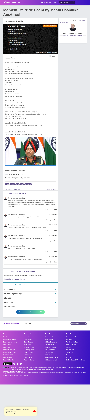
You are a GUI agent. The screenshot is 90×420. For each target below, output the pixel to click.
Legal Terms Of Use (47, 369)
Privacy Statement (42, 367)
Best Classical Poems (10, 342)
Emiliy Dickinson (50, 349)
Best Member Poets (9, 349)
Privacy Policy (37, 369)
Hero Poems (28, 357)
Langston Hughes (50, 347)
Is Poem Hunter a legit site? (75, 367)
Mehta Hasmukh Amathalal (16, 198)
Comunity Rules (27, 369)
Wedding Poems (29, 349)
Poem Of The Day (8, 360)
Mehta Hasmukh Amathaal (15, 171)
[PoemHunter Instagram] (21, 364)
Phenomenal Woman (72, 337)
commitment (28, 184)
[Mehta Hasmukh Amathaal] (73, 27)
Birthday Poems (29, 347)
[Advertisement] (26, 402)
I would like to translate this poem (15, 279)
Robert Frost (49, 337)
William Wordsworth (51, 360)
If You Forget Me (71, 344)
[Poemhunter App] (7, 363)
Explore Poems (8, 355)
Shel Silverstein (50, 352)
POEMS (24, 323)
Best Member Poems (9, 339)
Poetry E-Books (29, 360)
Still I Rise (69, 339)
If (66, 355)
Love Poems (28, 337)
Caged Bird (69, 352)
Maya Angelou (49, 339)
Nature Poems (28, 352)
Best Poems (7, 337)
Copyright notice (22, 367)
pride (17, 184)
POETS (31, 323)
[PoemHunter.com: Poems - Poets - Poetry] (11, 2)
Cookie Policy (32, 367)
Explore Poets (7, 357)
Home (43, 2)
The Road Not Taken (72, 342)
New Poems (7, 344)
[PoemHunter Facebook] (14, 364)
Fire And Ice (69, 357)
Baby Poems (28, 339)
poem (7, 184)
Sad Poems (27, 344)
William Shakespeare (51, 342)
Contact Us (51, 367)
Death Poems (28, 342)
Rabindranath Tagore (51, 357)
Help (57, 367)
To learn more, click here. (13, 413)
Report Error (62, 367)
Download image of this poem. (12, 189)
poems (12, 184)
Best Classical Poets (9, 352)
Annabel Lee (70, 349)
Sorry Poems (28, 355)
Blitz (22, 184)
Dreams (68, 347)
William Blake (49, 355)
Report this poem (51, 189)
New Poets (6, 347)
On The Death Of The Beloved (75, 360)
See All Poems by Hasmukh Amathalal (30, 312)
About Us (13, 367)
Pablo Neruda (49, 344)
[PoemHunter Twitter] (18, 364)
